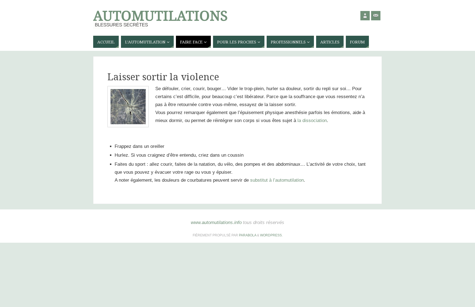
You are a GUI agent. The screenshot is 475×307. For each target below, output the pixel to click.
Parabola (247, 235)
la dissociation (312, 120)
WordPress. (271, 235)
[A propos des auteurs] (365, 15)
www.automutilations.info (216, 222)
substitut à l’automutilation (277, 180)
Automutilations (160, 15)
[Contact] (375, 15)
